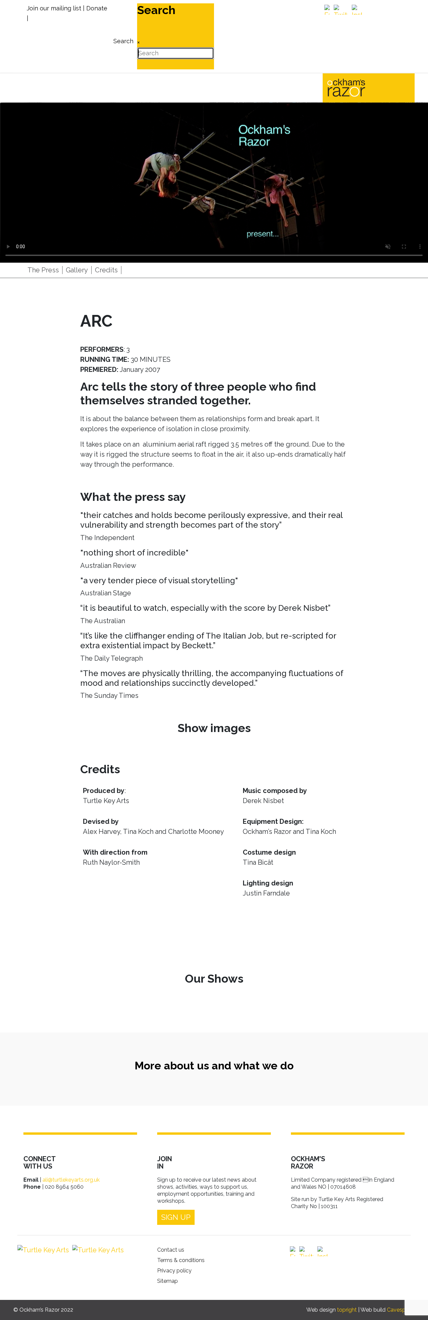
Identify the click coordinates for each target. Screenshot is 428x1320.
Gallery (77, 270)
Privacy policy (174, 1270)
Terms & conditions (181, 1260)
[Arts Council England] (96, 1250)
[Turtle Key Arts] (43, 1250)
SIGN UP (176, 1217)
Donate (96, 8)
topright (347, 1310)
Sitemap (167, 1281)
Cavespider (401, 1310)
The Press (43, 270)
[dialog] (122, 36)
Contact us (170, 1250)
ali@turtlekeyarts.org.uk (71, 1180)
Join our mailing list (54, 8)
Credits (106, 270)
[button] (413, 1305)
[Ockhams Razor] (360, 87)
